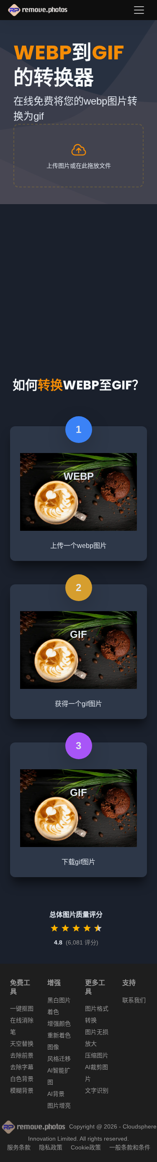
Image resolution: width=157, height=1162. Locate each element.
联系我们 (134, 1000)
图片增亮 (59, 1105)
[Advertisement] (78, 282)
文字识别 (96, 1090)
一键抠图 (21, 1008)
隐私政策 (50, 1147)
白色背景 (21, 1078)
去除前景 (21, 1055)
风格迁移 (59, 1058)
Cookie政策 (86, 1147)
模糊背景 (21, 1090)
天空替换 (21, 1043)
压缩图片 (96, 1055)
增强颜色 (59, 1023)
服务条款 (19, 1147)
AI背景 (55, 1093)
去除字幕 (21, 1067)
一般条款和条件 (129, 1147)
